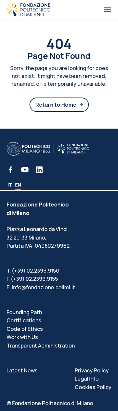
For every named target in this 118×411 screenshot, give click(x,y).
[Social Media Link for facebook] (10, 170)
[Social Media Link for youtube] (25, 170)
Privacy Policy (92, 370)
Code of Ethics (25, 328)
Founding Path (24, 312)
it (10, 185)
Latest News (22, 370)
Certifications (24, 320)
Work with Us (22, 337)
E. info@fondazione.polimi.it (41, 287)
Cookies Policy (93, 387)
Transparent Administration (41, 345)
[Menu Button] (107, 10)
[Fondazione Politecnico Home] (28, 9)
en (18, 185)
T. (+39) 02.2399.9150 (33, 270)
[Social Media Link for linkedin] (39, 170)
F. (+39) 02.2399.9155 (32, 278)
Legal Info (87, 378)
